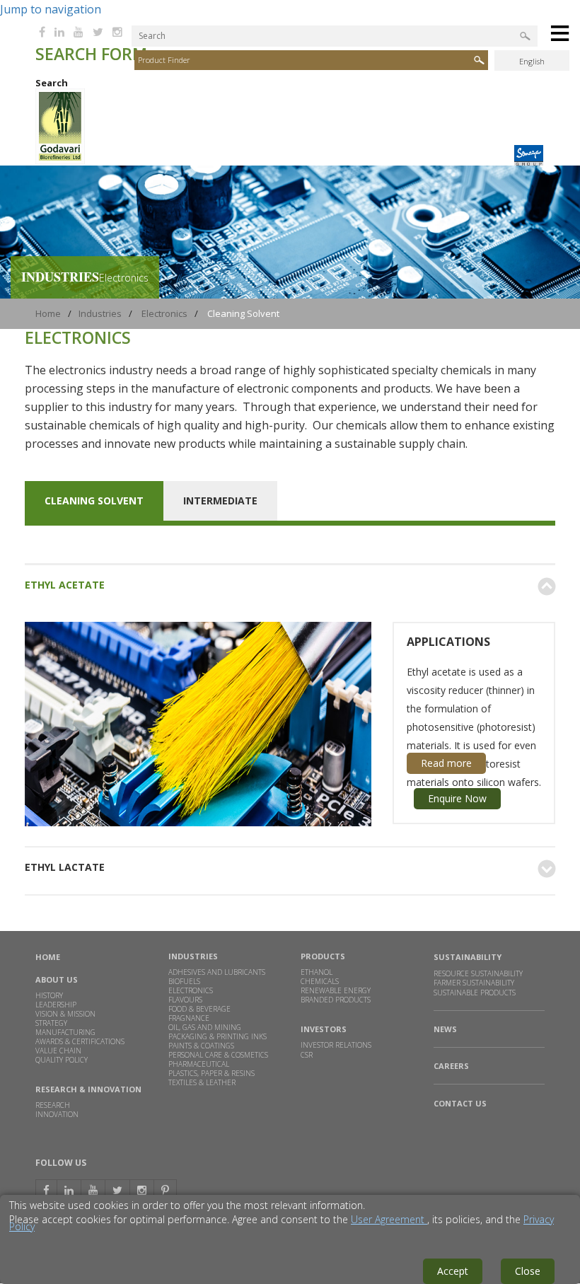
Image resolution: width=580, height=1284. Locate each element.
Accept (452, 1271)
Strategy (51, 1023)
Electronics (164, 313)
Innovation (57, 1114)
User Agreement (389, 1219)
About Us (56, 979)
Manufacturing (65, 1032)
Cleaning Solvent (94, 500)
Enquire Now (457, 798)
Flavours (185, 1000)
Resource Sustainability (478, 973)
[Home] (60, 160)
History (49, 995)
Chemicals (320, 981)
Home (48, 313)
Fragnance (188, 1018)
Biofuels (184, 981)
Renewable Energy (336, 990)
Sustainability (467, 957)
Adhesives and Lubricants (216, 972)
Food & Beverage (199, 1009)
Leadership (55, 1005)
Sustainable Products (475, 993)
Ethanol (316, 972)
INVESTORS (324, 1029)
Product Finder (164, 59)
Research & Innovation (88, 1089)
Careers (451, 1066)
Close (527, 1271)
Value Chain (58, 1050)
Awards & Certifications (79, 1041)
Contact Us (460, 1103)
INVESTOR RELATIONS (336, 1045)
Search (51, 82)
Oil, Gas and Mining (204, 1027)
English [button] (532, 61)
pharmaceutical (198, 1064)
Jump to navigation (50, 9)
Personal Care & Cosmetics (218, 1055)
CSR (307, 1054)
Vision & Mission (65, 1014)
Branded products (336, 1000)
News (445, 1029)
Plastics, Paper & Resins (211, 1073)
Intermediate (220, 500)
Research (52, 1105)
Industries (100, 313)
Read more (446, 763)
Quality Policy (61, 1060)
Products (323, 956)
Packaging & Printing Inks (217, 1036)
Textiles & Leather (202, 1082)
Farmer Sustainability (474, 983)
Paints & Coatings (201, 1046)
